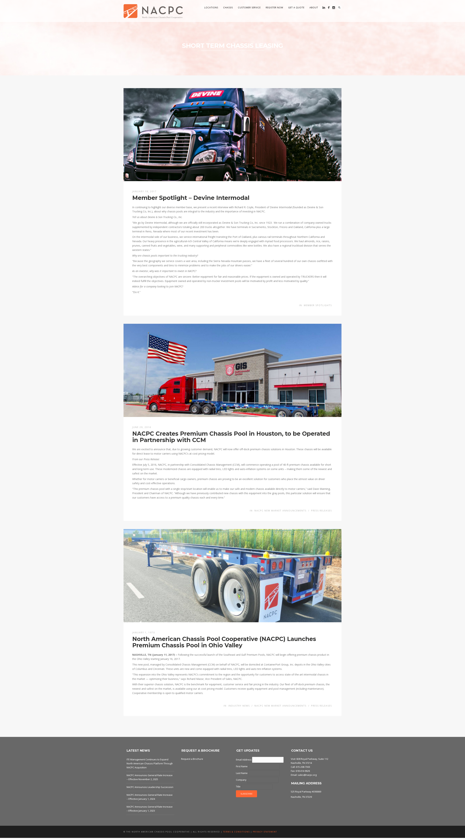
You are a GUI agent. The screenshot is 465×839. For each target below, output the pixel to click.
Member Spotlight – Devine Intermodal (190, 197)
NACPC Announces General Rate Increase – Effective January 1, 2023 (150, 808)
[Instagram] (333, 7)
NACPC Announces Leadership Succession (150, 787)
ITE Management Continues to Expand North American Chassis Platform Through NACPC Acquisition (150, 763)
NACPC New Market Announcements (280, 510)
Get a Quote (296, 7)
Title (238, 786)
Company (241, 779)
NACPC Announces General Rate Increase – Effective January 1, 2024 (150, 796)
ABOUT (314, 7)
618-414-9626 (303, 771)
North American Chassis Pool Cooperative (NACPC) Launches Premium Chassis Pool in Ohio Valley (224, 642)
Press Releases (321, 510)
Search (339, 7)
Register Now (274, 7)
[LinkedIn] (324, 7)
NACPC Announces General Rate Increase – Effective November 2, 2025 (150, 777)
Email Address (244, 759)
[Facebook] (328, 7)
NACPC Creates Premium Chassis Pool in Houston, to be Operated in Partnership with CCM (231, 436)
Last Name (242, 773)
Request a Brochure (192, 759)
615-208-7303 (303, 767)
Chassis (228, 7)
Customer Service (249, 7)
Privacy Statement (265, 831)
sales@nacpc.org (307, 775)
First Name (242, 766)
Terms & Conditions (236, 831)
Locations (211, 7)
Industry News (239, 705)
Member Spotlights (318, 305)
